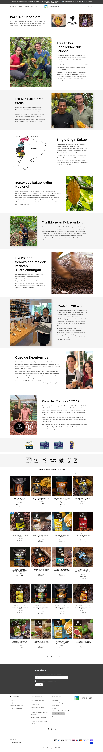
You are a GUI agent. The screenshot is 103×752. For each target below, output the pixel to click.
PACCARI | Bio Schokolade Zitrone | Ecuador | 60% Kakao (20, 606)
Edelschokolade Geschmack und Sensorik (39, 722)
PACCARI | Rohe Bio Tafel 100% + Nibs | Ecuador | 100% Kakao (83, 499)
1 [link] (43, 657)
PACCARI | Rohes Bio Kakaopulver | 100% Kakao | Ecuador (20, 500)
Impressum (55, 700)
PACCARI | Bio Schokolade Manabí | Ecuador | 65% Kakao (62, 570)
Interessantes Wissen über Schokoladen (37, 701)
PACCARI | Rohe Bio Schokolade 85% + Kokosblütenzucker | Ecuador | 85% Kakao (83, 571)
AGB (53, 716)
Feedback (12, 700)
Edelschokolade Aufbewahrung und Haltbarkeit (39, 713)
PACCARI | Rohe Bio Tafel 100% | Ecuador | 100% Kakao (41, 499)
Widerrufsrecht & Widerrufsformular (61, 711)
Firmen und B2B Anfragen (16, 708)
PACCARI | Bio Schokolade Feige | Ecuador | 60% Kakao (83, 642)
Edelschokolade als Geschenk (38, 707)
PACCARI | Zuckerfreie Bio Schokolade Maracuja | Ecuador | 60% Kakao (62, 643)
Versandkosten (55, 705)
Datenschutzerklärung (57, 703)
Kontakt (54, 708)
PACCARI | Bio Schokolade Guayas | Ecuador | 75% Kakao (20, 534)
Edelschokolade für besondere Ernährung (38, 718)
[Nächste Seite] (59, 657)
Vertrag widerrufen (58, 713)
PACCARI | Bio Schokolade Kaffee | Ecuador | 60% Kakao (41, 642)
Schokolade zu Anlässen (37, 710)
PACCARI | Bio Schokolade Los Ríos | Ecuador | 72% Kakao (41, 570)
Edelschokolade (35, 704)
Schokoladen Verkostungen (16, 705)
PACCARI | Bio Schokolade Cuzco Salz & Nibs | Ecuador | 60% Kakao (41, 535)
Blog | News (13, 703)
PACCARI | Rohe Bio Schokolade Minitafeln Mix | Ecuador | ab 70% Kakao (19, 571)
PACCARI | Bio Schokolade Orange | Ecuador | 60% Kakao (83, 606)
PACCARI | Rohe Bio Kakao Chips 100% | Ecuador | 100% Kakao (62, 607)
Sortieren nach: (72, 474)
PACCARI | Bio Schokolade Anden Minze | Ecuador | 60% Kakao (19, 643)
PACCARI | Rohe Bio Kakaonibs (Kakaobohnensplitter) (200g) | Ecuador (62, 500)
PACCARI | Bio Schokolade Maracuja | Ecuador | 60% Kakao (62, 535)
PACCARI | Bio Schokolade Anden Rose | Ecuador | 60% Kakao (83, 535)
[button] (85, 6)
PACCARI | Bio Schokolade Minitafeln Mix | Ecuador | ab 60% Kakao (40, 607)
